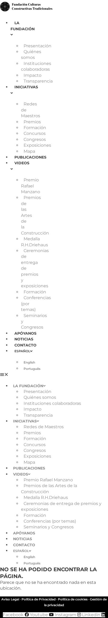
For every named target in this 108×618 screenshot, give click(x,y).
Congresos (35, 139)
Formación (35, 127)
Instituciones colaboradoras (52, 403)
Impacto (32, 75)
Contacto (25, 345)
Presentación (37, 45)
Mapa (29, 151)
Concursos (35, 133)
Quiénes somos (40, 397)
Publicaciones (30, 157)
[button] (8, 374)
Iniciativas (25, 421)
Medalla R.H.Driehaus (46, 497)
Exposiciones (37, 145)
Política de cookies (73, 599)
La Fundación (22, 26)
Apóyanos (25, 333)
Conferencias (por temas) (50, 521)
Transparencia (38, 81)
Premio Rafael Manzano (30, 185)
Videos (20, 474)
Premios (32, 121)
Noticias (23, 339)
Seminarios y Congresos (49, 526)
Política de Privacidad (38, 599)
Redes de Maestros (44, 426)
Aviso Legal (10, 599)
